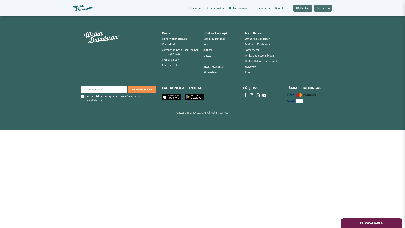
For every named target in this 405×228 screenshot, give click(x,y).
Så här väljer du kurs (174, 39)
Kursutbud (196, 8)
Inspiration (261, 8)
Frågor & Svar (170, 60)
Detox (207, 55)
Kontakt (280, 8)
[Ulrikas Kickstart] (258, 95)
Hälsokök (250, 66)
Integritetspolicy (213, 66)
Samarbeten (252, 50)
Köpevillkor (210, 72)
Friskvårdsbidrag (172, 65)
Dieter (207, 61)
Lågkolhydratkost (214, 39)
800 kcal (208, 50)
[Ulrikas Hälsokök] (264, 95)
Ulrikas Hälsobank (239, 8)
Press (248, 72)
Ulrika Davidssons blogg (259, 55)
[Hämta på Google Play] (196, 97)
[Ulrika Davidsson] (245, 95)
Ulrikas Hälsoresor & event (261, 61)
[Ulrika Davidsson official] (251, 95)
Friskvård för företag (257, 44)
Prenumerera (142, 89)
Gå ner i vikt (214, 8)
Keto (206, 44)
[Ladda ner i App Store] (173, 97)
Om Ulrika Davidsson (257, 39)
